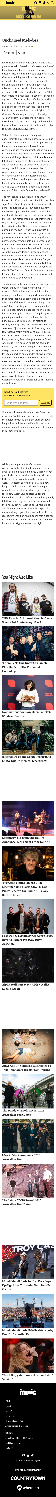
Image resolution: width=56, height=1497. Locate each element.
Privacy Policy (10, 1411)
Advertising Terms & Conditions (16, 1426)
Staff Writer (28, 46)
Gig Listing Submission (13, 1443)
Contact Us (9, 1448)
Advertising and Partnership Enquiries (19, 1438)
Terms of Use (10, 1416)
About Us (8, 1406)
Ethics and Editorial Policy (14, 1421)
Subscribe (45, 402)
